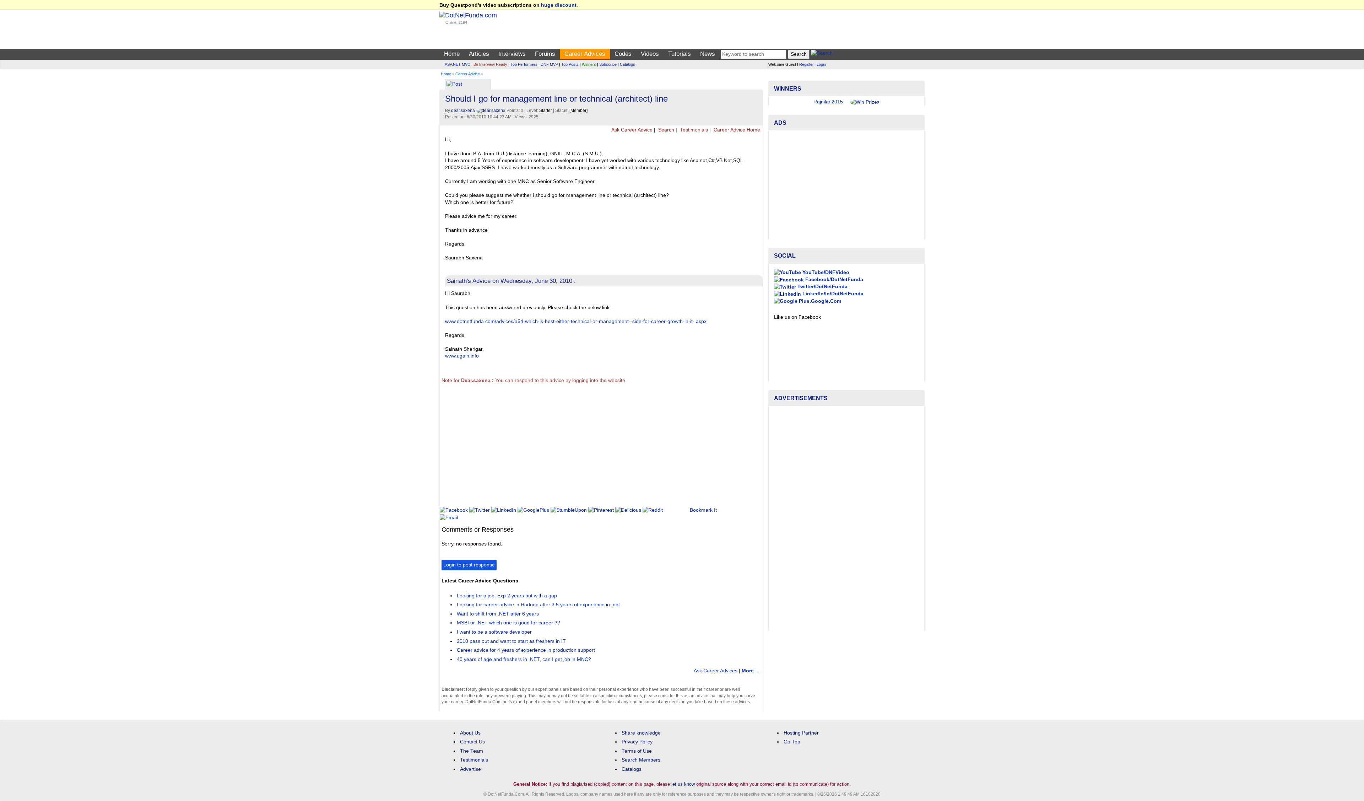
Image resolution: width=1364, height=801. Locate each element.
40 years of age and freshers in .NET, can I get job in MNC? (524, 659)
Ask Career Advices (715, 670)
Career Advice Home (736, 130)
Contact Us (472, 741)
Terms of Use (637, 751)
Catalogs (627, 64)
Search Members (641, 760)
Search (665, 130)
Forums (545, 53)
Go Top (792, 741)
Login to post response (469, 565)
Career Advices (584, 53)
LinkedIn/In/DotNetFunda (832, 293)
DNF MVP (549, 64)
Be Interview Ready (490, 64)
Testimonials (693, 130)
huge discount (559, 5)
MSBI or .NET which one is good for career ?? (508, 622)
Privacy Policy (637, 741)
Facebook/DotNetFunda (833, 279)
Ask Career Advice (631, 130)
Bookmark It (703, 510)
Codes (623, 53)
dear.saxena (463, 110)
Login (821, 64)
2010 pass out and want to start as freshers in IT (511, 641)
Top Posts (570, 64)
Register (806, 64)
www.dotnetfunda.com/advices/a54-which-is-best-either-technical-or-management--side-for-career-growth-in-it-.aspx (576, 321)
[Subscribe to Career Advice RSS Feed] (756, 82)
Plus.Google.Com (819, 301)
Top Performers (523, 64)
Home (452, 53)
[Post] (454, 84)
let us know (683, 784)
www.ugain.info (462, 356)
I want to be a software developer (494, 632)
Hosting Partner (801, 733)
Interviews (512, 53)
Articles (479, 53)
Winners (589, 64)
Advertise (470, 769)
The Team (471, 751)
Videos (650, 53)
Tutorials (679, 53)
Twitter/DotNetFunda (822, 286)
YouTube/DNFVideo (825, 272)
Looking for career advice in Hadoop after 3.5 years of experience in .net (538, 604)
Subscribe (608, 64)
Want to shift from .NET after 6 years (498, 614)
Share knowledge (641, 733)
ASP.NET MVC (457, 64)
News (707, 53)
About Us (470, 733)
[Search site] (822, 54)
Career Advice (467, 74)
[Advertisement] (570, 448)
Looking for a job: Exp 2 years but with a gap (507, 595)
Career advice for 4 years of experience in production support (526, 650)
